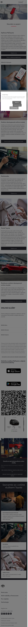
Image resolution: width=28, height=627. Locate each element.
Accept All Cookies (17, 105)
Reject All (17, 102)
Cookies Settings (14, 107)
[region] (14, 101)
